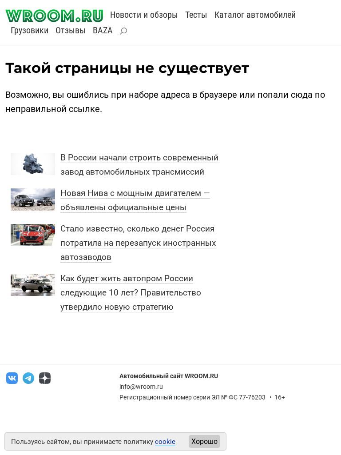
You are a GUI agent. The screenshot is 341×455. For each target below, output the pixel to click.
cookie (165, 442)
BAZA (103, 30)
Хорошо (204, 441)
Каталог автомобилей (255, 14)
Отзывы (71, 30)
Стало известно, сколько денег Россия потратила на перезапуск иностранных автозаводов (138, 243)
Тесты (196, 14)
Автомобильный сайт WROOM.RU (168, 375)
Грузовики (29, 30)
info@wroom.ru (141, 386)
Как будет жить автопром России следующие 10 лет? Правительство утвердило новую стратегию (130, 292)
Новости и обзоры (144, 14)
